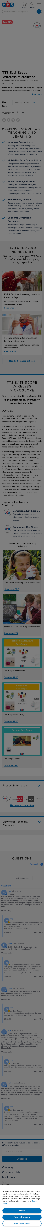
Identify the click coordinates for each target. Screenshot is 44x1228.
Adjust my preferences (22, 1223)
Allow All (22, 1211)
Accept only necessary (22, 1217)
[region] (22, 1206)
